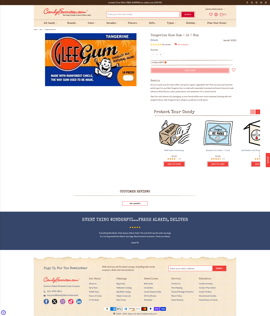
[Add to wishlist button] (211, 14)
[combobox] (142, 14)
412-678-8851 (54, 291)
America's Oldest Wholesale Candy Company (62, 286)
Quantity (154, 50)
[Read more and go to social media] (46, 301)
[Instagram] (256, 2)
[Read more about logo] (62, 283)
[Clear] (172, 14)
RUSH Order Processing (174, 150)
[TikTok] (265, 2)
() (224, 14)
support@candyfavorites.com (62, 295)
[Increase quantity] (160, 54)
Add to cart (174, 164)
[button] (156, 44)
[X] (252, 2)
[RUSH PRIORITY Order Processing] (174, 133)
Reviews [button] (268, 160)
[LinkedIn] (261, 2)
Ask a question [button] (135, 203)
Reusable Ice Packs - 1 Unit (218, 150)
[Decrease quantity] (153, 54)
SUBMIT (219, 268)
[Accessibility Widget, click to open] (3, 312)
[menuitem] (49, 23)
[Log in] (216, 15)
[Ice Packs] (218, 133)
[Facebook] (247, 2)
